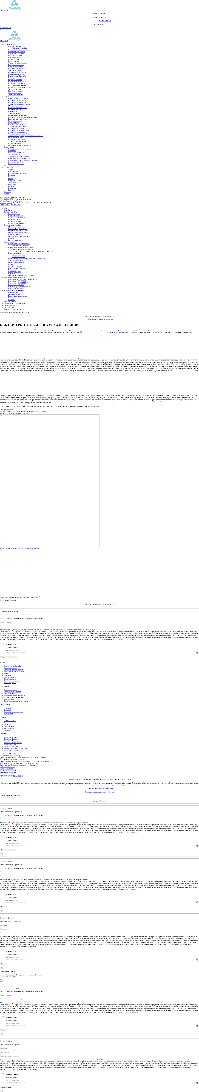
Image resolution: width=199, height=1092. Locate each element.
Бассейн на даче (13, 61)
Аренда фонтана (14, 113)
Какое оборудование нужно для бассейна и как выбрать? (20, 597)
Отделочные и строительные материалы (22, 160)
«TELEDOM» (9, 728)
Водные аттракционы (16, 152)
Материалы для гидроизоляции (19, 236)
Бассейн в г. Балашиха (8, 772)
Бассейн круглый (14, 214)
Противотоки (13, 292)
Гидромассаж (8, 714)
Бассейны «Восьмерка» (16, 217)
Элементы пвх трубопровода (18, 156)
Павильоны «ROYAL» (16, 288)
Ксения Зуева (15, 795)
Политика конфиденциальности (96, 792)
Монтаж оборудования (16, 106)
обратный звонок (105, 21)
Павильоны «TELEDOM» (17, 281)
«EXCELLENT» (10, 721)
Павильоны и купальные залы (19, 50)
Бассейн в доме (13, 59)
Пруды (6, 673)
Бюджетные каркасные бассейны (15, 748)
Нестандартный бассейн (16, 78)
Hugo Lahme (8, 210)
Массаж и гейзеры (14, 294)
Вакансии (11, 175)
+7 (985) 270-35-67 (99, 14)
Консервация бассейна (16, 138)
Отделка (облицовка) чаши (17, 124)
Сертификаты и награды (17, 173)
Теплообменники (18, 257)
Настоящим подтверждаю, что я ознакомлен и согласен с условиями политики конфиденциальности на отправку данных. (99, 827)
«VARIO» (7, 724)
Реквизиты (12, 184)
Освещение (12, 151)
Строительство (9, 44)
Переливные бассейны (16, 53)
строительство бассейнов (83, 779)
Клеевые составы (14, 234)
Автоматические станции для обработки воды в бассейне (32, 251)
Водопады (12, 298)
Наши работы (13, 171)
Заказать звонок (5, 28)
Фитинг (11, 264)
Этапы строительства (15, 95)
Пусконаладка (13, 111)
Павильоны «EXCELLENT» (18, 283)
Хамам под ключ (10, 683)
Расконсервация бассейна (17, 139)
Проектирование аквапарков (14, 671)
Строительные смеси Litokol (18, 231)
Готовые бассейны (10, 212)
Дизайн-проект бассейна (17, 141)
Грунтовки (12, 238)
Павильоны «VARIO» (16, 285)
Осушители (12, 273)
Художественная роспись (17, 126)
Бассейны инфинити (15, 91)
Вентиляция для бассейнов (17, 115)
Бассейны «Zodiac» (11, 739)
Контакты (7, 192)
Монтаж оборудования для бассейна (21, 275)
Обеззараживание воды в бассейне (20, 247)
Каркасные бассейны (19, 48)
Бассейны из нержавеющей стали (20, 87)
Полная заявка (5, 205)
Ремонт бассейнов (14, 110)
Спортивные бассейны (16, 65)
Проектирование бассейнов (18, 98)
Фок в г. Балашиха (6, 769)
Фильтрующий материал (21, 245)
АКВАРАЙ (4, 10)
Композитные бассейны (12, 309)
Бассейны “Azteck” (15, 221)
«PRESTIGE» (9, 726)
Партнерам (12, 188)
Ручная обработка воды (16, 262)
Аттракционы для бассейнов (14, 290)
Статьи (10, 179)
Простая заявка (16, 205)
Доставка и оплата (14, 182)
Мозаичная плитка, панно (17, 227)
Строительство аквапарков (17, 63)
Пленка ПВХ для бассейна (17, 229)
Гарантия (11, 190)
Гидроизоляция (13, 123)
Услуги (6, 96)
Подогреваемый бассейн (17, 85)
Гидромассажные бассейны (18, 83)
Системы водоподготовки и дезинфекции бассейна (26, 259)
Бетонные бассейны (15, 55)
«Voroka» (7, 730)
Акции (10, 169)
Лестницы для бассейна (16, 268)
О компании (8, 167)
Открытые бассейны (15, 67)
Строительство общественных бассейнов (22, 117)
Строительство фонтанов (17, 102)
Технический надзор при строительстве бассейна (25, 136)
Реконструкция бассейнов (17, 119)
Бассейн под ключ (14, 143)
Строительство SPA (15, 80)
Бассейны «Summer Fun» (17, 223)
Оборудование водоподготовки (19, 149)
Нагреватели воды (18, 255)
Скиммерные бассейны (16, 52)
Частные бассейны (14, 89)
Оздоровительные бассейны (18, 81)
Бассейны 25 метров (11, 750)
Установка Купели (14, 93)
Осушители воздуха (15, 266)
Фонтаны (11, 300)
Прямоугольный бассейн (17, 76)
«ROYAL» (8, 723)
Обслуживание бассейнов (17, 108)
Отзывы (11, 186)
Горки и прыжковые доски (17, 296)
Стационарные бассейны (17, 72)
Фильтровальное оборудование (19, 244)
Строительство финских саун (18, 132)
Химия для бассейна (15, 162)
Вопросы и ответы (14, 180)
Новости (11, 177)
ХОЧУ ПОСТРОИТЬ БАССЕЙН (11, 776)
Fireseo (12, 797)
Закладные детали (14, 154)
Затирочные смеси (14, 240)
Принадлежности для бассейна (19, 158)
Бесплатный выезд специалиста (19, 145)
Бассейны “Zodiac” (15, 219)
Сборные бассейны (15, 46)
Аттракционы (5, 704)
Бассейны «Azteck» (11, 737)
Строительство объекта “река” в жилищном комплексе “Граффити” (24, 757)
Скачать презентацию (105, 320)
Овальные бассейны (15, 216)
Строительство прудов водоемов (19, 104)
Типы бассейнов (10, 307)
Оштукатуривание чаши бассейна (20, 134)
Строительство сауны (11, 681)
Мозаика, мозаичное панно (17, 232)
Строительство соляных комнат (19, 130)
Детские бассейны (14, 70)
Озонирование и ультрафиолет (23, 249)
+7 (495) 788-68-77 (99, 17)
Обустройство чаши (15, 121)
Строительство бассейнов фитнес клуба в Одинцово (18, 765)
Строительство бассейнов (17, 100)
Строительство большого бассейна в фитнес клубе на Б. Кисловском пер (26, 761)
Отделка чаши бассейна (12, 225)
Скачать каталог (91, 320)
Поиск (6, 194)
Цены (6, 166)
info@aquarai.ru (99, 24)
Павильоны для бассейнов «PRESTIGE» (22, 279)
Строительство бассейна (115, 332)
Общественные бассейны (17, 74)
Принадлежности (14, 272)
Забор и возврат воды (16, 260)
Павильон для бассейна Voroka (19, 287)
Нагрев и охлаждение (16, 164)
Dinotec (6, 208)
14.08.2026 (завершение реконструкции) (14, 413)
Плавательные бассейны (17, 68)
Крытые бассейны (14, 57)
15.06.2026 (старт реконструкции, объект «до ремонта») (19, 548)
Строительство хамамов (16, 128)
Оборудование (9, 147)
